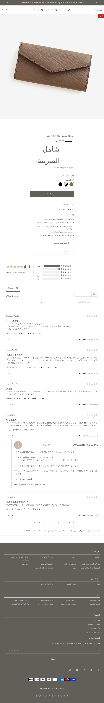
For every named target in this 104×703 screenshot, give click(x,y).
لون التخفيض (69, 180)
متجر (98, 584)
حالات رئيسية (49, 530)
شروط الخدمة (95, 600)
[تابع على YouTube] (77, 670)
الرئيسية (97, 530)
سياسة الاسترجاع (47, 584)
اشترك (53, 659)
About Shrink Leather (68, 604)
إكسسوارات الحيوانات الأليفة (90, 568)
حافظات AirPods (70, 564)
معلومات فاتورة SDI (93, 633)
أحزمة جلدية (91, 564)
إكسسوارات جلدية (47, 564)
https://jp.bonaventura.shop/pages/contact (29, 485)
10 (35, 522)
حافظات (47, 557)
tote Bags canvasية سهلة (44, 568)
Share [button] (10, 340)
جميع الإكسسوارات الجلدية (76, 530)
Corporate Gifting (93, 624)
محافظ (74, 557)
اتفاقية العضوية (71, 600)
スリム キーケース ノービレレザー (28, 333)
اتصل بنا (97, 620)
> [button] (30, 522)
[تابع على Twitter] (91, 670)
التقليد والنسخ (95, 604)
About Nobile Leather (45, 604)
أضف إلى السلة (52, 194)
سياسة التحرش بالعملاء (21, 600)
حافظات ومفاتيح (60, 530)
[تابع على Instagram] (84, 670)
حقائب (97, 557)
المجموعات (90, 530)
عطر (74, 568)
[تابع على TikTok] (70, 670)
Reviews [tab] (11, 288)
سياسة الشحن (71, 584)
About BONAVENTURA (20, 604)
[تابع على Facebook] (98, 670)
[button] (84, 340)
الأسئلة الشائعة (95, 628)
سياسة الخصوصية (47, 600)
